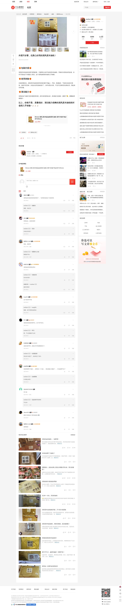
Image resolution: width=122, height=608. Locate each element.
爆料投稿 (95, 1)
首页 (13, 1)
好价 (21, 1)
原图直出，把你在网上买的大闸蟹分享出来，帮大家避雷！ (58, 468)
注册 (108, 1)
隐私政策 (73, 589)
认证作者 (87, 261)
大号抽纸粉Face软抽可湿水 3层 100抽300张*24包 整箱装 (95, 119)
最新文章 (82, 191)
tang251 (26, 297)
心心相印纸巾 (85, 229)
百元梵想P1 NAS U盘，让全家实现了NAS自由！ (92, 59)
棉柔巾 (98, 229)
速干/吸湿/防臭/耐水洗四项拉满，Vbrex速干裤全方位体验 (95, 52)
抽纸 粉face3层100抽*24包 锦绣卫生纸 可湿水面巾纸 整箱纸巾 (96, 129)
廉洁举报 (54, 589)
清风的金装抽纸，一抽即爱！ (50, 439)
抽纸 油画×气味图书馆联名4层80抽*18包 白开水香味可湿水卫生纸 (97, 125)
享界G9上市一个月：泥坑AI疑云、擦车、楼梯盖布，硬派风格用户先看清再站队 (100, 203)
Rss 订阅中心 (107, 604)
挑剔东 (25, 195)
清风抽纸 (85, 233)
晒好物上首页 (33, 132)
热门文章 (89, 191)
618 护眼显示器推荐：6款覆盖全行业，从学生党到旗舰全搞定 (96, 65)
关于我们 (13, 589)
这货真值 (23, 132)
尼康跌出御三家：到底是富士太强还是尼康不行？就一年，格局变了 (96, 175)
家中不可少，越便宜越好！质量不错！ (53, 552)
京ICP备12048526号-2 (54, 595)
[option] (92, 149)
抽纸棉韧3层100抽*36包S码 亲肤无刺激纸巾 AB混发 (93, 122)
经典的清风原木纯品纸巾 (49, 538)
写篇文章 (107, 7)
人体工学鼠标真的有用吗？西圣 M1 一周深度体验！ (93, 69)
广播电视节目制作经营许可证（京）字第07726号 (22, 599)
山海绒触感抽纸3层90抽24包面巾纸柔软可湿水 (92, 116)
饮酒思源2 (26, 343)
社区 (28, 1)
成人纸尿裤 (99, 226)
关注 (70, 152)
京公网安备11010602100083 (17, 595)
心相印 (86, 222)
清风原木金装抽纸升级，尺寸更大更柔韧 (54, 509)
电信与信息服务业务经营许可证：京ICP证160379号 (36, 595)
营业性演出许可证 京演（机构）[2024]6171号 (21, 597)
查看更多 (73, 435)
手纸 (86, 226)
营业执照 (59, 597)
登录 (105, 1)
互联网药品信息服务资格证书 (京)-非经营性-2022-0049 (44, 597)
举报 (74, 137)
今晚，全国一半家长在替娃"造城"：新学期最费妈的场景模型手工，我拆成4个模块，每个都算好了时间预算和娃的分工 (96, 197)
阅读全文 (59, 443)
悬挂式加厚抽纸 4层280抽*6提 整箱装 (89, 113)
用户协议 (65, 589)
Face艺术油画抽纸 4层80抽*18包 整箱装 (90, 110)
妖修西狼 (26, 366)
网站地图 (36, 589)
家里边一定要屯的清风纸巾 (50, 566)
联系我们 (21, 589)
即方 (25, 320)
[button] (73, 31)
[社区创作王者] (97, 19)
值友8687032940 (28, 389)
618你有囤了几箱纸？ (48, 453)
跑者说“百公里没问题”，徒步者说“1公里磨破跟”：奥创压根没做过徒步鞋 (98, 206)
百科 (35, 1)
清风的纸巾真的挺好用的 (49, 481)
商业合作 (86, 1)
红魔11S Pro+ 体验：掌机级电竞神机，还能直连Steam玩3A (96, 159)
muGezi (26, 205)
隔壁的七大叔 (27, 241)
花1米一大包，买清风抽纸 (49, 495)
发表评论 (72, 181)
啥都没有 (26, 264)
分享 (71, 137)
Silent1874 (26, 412)
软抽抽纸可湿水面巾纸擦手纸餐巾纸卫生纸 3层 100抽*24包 (96, 103)
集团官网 (76, 1)
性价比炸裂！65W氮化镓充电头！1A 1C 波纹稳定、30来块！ (96, 167)
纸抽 (98, 222)
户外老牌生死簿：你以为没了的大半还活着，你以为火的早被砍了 (96, 183)
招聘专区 (28, 589)
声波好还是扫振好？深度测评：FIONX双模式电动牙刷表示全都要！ (97, 62)
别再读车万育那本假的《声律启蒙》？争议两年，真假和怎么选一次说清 (98, 213)
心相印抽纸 (99, 233)
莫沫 (25, 218)
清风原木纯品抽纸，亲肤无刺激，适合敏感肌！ (56, 524)
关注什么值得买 (107, 601)
